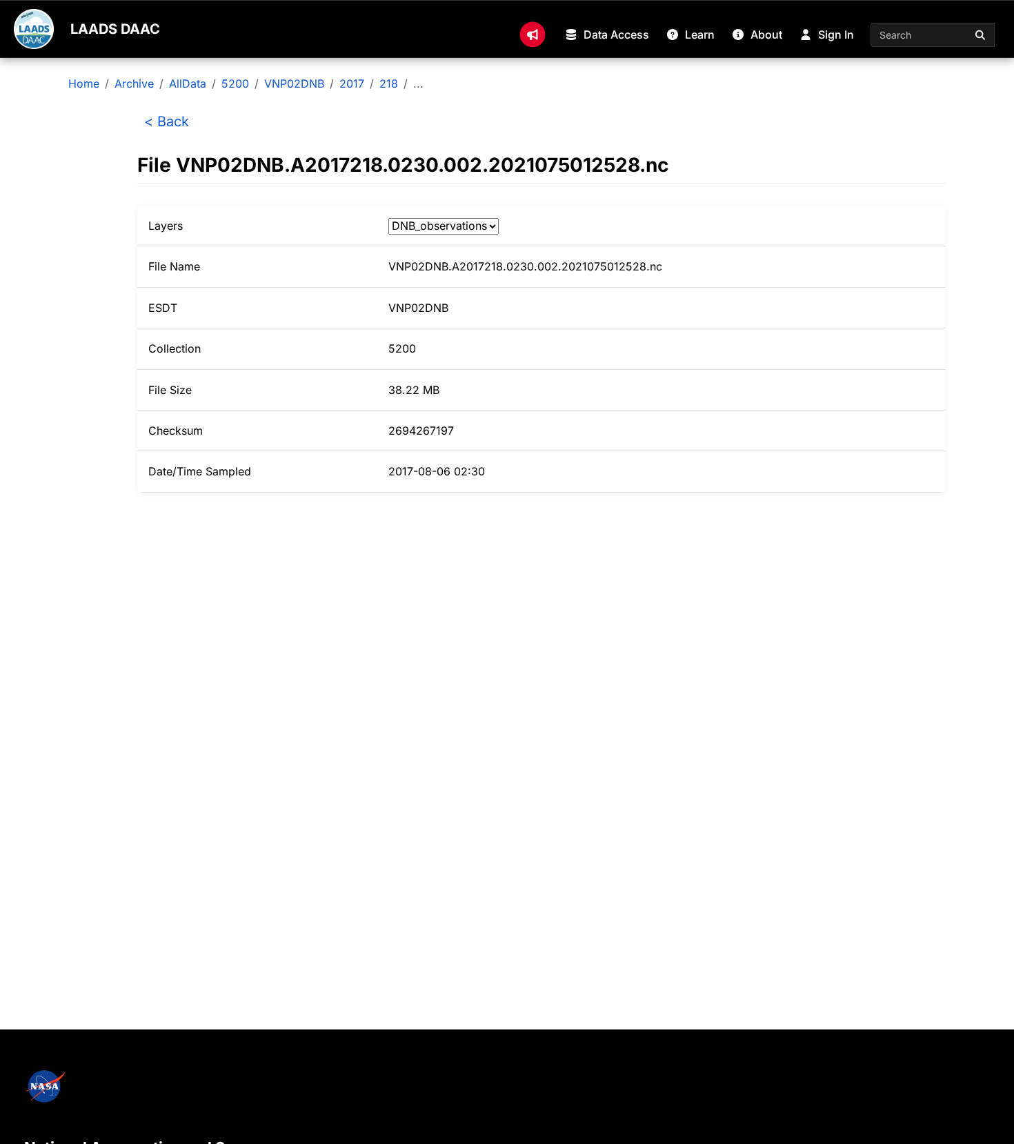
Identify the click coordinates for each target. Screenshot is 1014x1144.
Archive (134, 83)
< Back (166, 121)
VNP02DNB (294, 83)
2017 (351, 83)
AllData (187, 83)
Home (83, 83)
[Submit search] (980, 35)
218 (388, 83)
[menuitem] (532, 34)
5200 (235, 83)
